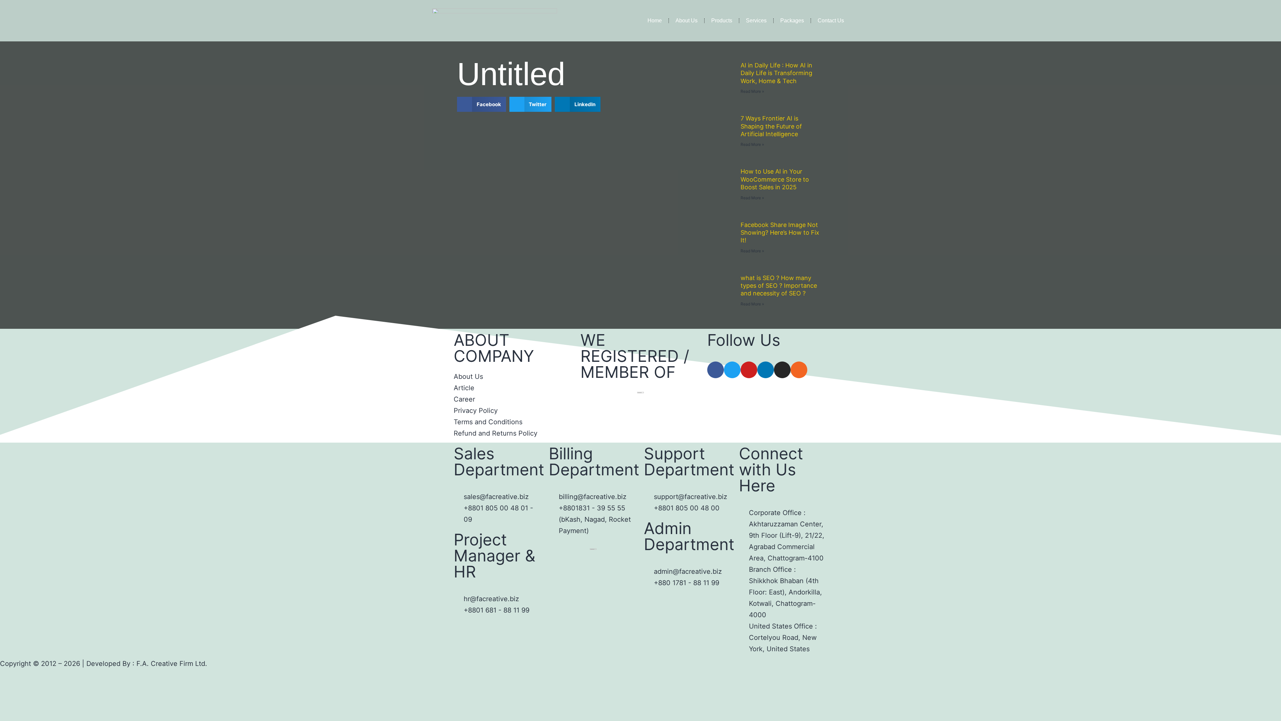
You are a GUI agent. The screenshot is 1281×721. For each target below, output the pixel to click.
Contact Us (831, 20)
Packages (792, 20)
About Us (687, 20)
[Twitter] (732, 370)
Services (756, 20)
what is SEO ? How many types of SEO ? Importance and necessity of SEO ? (779, 285)
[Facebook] (715, 370)
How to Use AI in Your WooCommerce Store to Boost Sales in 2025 (775, 179)
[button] (481, 104)
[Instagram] (782, 370)
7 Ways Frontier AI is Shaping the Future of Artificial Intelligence (771, 126)
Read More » (752, 91)
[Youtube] (749, 370)
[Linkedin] (765, 370)
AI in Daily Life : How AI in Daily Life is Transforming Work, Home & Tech (776, 73)
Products (721, 20)
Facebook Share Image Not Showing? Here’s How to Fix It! (780, 232)
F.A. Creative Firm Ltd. (171, 664)
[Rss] (799, 370)
